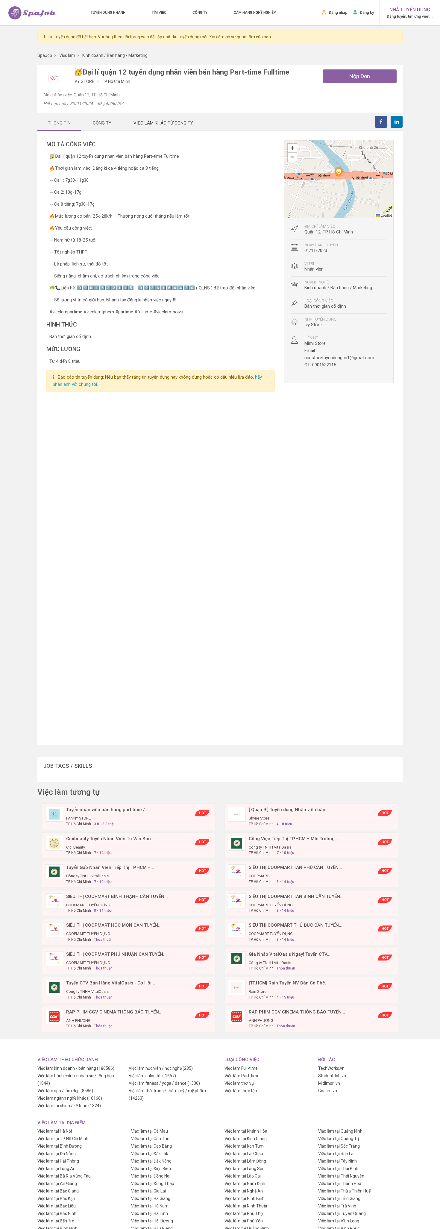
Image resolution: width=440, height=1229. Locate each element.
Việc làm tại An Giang (57, 1183)
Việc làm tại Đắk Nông (151, 1161)
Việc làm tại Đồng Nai (150, 1176)
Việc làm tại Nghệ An (243, 1191)
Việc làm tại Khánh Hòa (245, 1131)
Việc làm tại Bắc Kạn (56, 1198)
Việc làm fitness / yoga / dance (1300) (164, 1083)
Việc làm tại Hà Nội (54, 1131)
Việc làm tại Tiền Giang (339, 1198)
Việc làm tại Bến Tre (55, 1221)
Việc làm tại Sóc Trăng (339, 1146)
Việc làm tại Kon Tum (244, 1146)
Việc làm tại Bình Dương (59, 1146)
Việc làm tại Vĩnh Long (338, 1221)
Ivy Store (84, 81)
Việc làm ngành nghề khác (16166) (69, 1098)
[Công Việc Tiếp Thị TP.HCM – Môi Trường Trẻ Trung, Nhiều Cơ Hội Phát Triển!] (237, 842)
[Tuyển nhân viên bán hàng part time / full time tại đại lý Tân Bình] (54, 813)
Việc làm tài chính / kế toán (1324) (69, 1105)
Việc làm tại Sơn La (335, 1153)
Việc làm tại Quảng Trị (338, 1138)
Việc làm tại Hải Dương (152, 1221)
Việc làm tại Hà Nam (150, 1206)
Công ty (199, 12)
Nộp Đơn (359, 76)
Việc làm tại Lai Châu (243, 1153)
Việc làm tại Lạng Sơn (244, 1168)
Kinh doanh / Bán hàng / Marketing (338, 287)
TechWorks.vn (331, 1068)
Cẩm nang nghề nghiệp (255, 12)
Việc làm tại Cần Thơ (150, 1138)
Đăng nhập (338, 12)
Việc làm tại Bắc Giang (58, 1191)
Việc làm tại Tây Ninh (337, 1161)
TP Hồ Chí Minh (116, 81)
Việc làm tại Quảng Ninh (340, 1131)
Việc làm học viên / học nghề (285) (161, 1068)
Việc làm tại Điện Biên (151, 1168)
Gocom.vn (327, 1090)
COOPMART (259, 876)
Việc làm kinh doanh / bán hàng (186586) (75, 1068)
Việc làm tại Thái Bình (338, 1168)
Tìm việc (159, 12)
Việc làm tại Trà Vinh (337, 1206)
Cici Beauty (75, 847)
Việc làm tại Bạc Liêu (56, 1206)
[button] (338, 172)
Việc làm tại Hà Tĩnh (149, 1213)
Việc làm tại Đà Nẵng (56, 1153)
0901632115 (324, 365)
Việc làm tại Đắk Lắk (149, 1153)
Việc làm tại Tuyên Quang (342, 1213)
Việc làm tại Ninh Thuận (246, 1206)
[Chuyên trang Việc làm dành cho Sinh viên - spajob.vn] (32, 13)
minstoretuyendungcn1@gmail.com (339, 357)
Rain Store (257, 991)
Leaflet (386, 215)
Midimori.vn (329, 1083)
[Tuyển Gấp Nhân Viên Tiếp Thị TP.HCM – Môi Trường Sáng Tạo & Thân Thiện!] (54, 871)
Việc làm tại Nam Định (244, 1183)
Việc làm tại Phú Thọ (243, 1213)
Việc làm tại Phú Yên (243, 1221)
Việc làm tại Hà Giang (150, 1198)
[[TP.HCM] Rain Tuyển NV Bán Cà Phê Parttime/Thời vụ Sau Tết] (237, 987)
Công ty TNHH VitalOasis (270, 847)
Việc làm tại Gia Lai (148, 1191)
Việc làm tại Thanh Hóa (339, 1183)
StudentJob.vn (332, 1075)
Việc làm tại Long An (56, 1168)
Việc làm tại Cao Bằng (151, 1146)
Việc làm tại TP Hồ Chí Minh (62, 1138)
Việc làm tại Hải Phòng (58, 1161)
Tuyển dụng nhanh (108, 12)
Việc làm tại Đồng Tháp (152, 1183)
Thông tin (59, 123)
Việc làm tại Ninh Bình (244, 1198)
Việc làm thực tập (240, 1090)
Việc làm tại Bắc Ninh (56, 1213)
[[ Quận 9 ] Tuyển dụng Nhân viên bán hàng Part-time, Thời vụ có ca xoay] (237, 813)
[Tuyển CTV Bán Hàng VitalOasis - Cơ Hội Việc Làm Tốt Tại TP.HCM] (54, 987)
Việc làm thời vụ (239, 1083)
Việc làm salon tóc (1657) (152, 1075)
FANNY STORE (78, 818)
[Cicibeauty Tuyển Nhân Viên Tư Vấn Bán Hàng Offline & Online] (54, 842)
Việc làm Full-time (241, 1068)
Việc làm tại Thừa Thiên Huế (344, 1191)
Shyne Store (259, 818)
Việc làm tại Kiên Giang (245, 1138)
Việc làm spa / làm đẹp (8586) (65, 1090)
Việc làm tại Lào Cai (242, 1176)
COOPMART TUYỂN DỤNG (88, 905)
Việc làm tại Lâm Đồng (245, 1161)
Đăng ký (367, 12)
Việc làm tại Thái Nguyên (341, 1176)
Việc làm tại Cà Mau (149, 1131)
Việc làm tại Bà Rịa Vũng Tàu (64, 1176)
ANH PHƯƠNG (78, 1020)
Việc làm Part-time (242, 1075)
